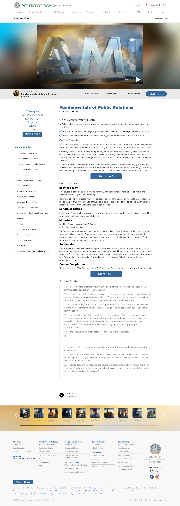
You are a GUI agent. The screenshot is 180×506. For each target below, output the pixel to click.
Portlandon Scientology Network (24, 457)
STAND (87, 491)
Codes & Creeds (45, 459)
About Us (18, 12)
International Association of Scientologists (51, 491)
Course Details (112, 94)
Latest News (95, 444)
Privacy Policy (133, 500)
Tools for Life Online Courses (76, 465)
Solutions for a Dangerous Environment (32, 213)
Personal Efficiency (72, 448)
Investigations (70, 396)
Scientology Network (44, 488)
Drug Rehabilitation (125, 455)
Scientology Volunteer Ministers (23, 491)
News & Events (98, 442)
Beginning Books (97, 455)
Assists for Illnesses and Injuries (29, 180)
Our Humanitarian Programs (82, 12)
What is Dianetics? (45, 451)
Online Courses (23, 147)
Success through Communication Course (74, 456)
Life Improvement (71, 451)
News (163, 12)
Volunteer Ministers (125, 469)
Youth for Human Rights (67, 494)
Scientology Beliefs (46, 448)
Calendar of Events (98, 448)
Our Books (105, 12)
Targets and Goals (24, 240)
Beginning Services (73, 442)
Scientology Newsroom (96, 488)
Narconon (125, 491)
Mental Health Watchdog (126, 466)
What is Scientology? (37, 12)
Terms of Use (153, 500)
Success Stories (133, 94)
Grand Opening (18, 448)
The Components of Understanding (31, 164)
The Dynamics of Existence (27, 159)
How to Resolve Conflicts (27, 191)
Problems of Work (72, 468)
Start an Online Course (151, 488)
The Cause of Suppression (27, 208)
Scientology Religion (61, 488)
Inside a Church (45, 462)
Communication (23, 175)
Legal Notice (163, 500)
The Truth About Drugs (126, 459)
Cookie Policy (143, 500)
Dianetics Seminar (72, 444)
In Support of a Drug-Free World (24, 494)
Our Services (124, 12)
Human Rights (123, 462)
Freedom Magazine (75, 491)
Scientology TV (153, 5)
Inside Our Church (19, 444)
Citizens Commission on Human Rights (92, 494)
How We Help (123, 442)
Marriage (20, 218)
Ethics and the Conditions (27, 202)
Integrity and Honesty (25, 197)
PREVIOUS (69, 394)
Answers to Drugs (24, 186)
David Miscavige (112, 488)
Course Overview (91, 94)
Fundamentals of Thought (74, 472)
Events (150, 12)
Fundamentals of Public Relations (31, 251)
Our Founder (59, 12)
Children (20, 224)
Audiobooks (95, 459)
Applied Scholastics (138, 491)
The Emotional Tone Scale (27, 169)
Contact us (138, 5)
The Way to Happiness (126, 444)
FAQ (138, 12)
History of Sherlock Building (23, 451)
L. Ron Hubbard (18, 488)
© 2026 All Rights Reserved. (33, 500)
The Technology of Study (27, 153)
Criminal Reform (123, 451)
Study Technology (124, 448)
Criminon (115, 491)
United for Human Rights (46, 494)
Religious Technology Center (131, 488)
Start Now (155, 94)
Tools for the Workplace (26, 229)
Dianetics (30, 488)
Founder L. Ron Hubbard (48, 444)
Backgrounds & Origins (47, 455)
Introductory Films (97, 466)
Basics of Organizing (25, 235)
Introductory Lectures (99, 462)
